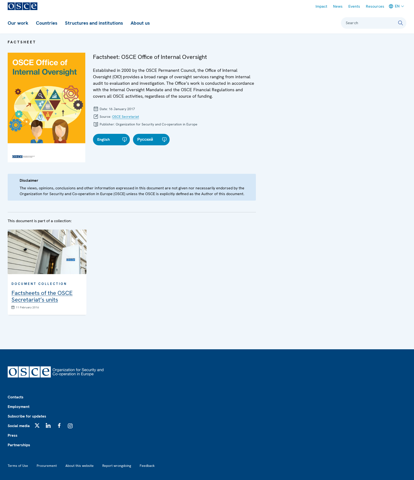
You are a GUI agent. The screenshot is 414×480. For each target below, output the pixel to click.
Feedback (147, 465)
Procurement (47, 465)
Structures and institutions (94, 23)
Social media (19, 425)
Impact (321, 6)
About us (140, 23)
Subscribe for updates (27, 416)
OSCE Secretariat (125, 116)
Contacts (15, 397)
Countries (46, 23)
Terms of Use (18, 465)
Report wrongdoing (116, 465)
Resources (375, 6)
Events (354, 6)
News (338, 6)
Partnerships (19, 444)
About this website (79, 465)
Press (12, 435)
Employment (18, 406)
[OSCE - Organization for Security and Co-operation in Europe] (22, 6)
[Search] (400, 23)
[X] (37, 425)
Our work (18, 23)
